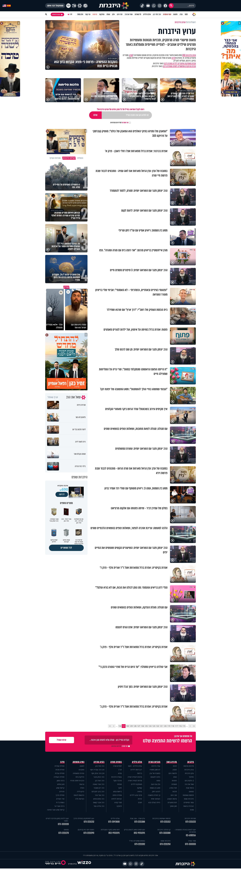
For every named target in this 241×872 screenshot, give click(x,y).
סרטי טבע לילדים (136, 795)
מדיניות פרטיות (189, 766)
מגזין (181, 14)
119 (168, 726)
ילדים (173, 58)
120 (165, 726)
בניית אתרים (72, 864)
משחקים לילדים (136, 784)
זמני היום (120, 14)
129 (131, 726)
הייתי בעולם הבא (154, 802)
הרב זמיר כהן (157, 14)
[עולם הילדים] (85, 5)
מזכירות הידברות (190, 818)
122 (157, 726)
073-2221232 (89, 822)
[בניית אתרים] (84, 864)
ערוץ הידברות (189, 769)
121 (161, 726)
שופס (108, 14)
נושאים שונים (116, 762)
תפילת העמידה (59, 777)
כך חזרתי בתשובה (154, 795)
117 (176, 726)
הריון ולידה (80, 791)
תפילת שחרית (59, 766)
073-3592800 (114, 822)
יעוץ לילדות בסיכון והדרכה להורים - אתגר (57, 819)
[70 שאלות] (74, 5)
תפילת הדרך (60, 795)
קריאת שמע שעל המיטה (55, 810)
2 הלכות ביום (189, 780)
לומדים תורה (117, 766)
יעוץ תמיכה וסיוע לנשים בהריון (134, 829)
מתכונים (81, 769)
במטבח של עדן (155, 773)
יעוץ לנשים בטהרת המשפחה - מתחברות (185, 830)
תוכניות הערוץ (154, 762)
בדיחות (139, 773)
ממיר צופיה (192, 841)
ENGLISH (80, 14)
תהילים (61, 791)
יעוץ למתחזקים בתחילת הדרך (83, 818)
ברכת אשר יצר (59, 806)
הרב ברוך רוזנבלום (98, 791)
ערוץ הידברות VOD (189, 55)
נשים (131, 55)
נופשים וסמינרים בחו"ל (137, 841)
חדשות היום (173, 773)
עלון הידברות (189, 773)
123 (153, 726)
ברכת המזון (60, 780)
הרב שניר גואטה (98, 784)
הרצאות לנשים (79, 795)
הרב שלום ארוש (98, 799)
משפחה (174, 784)
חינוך (120, 788)
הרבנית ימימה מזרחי (77, 780)
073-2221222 (190, 822)
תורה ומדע (173, 788)
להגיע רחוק (156, 791)
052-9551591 (139, 833)
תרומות (95, 14)
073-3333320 (63, 824)
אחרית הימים (117, 795)
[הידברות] (114, 5)
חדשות (175, 14)
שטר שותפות (167, 14)
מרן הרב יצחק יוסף (97, 773)
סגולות (119, 784)
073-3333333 (190, 844)
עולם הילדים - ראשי (135, 766)
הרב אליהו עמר (99, 806)
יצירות (140, 799)
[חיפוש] (171, 5)
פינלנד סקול (117, 780)
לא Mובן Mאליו (155, 769)
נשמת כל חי (60, 802)
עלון (113, 14)
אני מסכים (119, 122)
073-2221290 (88, 833)
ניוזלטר (191, 777)
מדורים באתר (171, 762)
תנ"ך (120, 769)
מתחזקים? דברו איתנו (55, 5)
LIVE (71, 14)
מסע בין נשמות (155, 788)
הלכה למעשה (155, 777)
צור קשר (87, 14)
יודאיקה (119, 806)
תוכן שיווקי (173, 806)
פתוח (158, 780)
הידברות (190, 762)
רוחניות (174, 780)
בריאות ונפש (117, 791)
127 (138, 726)
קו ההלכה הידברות (163, 829)
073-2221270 (63, 833)
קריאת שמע (60, 788)
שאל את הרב (129, 14)
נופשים (191, 791)
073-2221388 (139, 822)
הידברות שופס (189, 799)
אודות (192, 810)
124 (150, 726)
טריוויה (139, 791)
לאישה (82, 766)
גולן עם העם (155, 784)
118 (172, 726)
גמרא (120, 773)
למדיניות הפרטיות (116, 122)
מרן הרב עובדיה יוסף (97, 769)
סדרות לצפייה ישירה (135, 780)
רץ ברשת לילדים (136, 769)
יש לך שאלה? (52, 397)
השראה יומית (155, 799)
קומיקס (139, 788)
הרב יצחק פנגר (99, 777)
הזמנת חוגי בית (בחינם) (86, 829)
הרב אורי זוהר (99, 795)
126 (142, 726)
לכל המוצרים (66, 548)
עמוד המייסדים (189, 802)
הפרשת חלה (79, 799)
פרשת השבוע (172, 799)
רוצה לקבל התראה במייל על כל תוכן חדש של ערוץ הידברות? (120, 109)
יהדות (175, 766)
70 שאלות (138, 14)
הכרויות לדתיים (116, 799)
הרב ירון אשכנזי (99, 788)
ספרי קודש (118, 802)
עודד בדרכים (156, 766)
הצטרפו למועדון (56, 14)
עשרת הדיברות (116, 777)
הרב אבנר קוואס (98, 802)
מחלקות (101, 14)
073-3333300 (164, 833)
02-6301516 (191, 835)
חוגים (140, 802)
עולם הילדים (147, 14)
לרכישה (62, 494)
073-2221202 (139, 844)
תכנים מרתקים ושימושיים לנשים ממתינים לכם (179, 66)
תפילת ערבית (59, 773)
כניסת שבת (190, 788)
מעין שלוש (60, 784)
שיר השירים (60, 799)
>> (110, 726)
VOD (186, 14)
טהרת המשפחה (78, 773)
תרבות (174, 791)
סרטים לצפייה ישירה (135, 777)
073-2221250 (165, 844)
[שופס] (79, 5)
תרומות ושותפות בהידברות (161, 818)
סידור (62, 762)
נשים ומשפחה (78, 762)
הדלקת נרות (80, 777)
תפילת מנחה (59, 769)
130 (127, 726)
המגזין (175, 769)
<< (194, 726)
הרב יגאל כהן (99, 780)
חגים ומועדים (172, 802)
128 (134, 726)
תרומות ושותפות (188, 795)
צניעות (81, 784)
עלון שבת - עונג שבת (137, 818)
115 (183, 726)
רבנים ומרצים (99, 762)
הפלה (82, 788)
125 (146, 726)
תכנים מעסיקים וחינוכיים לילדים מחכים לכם (180, 63)
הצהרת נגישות (188, 806)
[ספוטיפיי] (68, 5)
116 (180, 726)
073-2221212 (165, 822)
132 (119, 726)
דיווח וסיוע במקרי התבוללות (110, 829)
